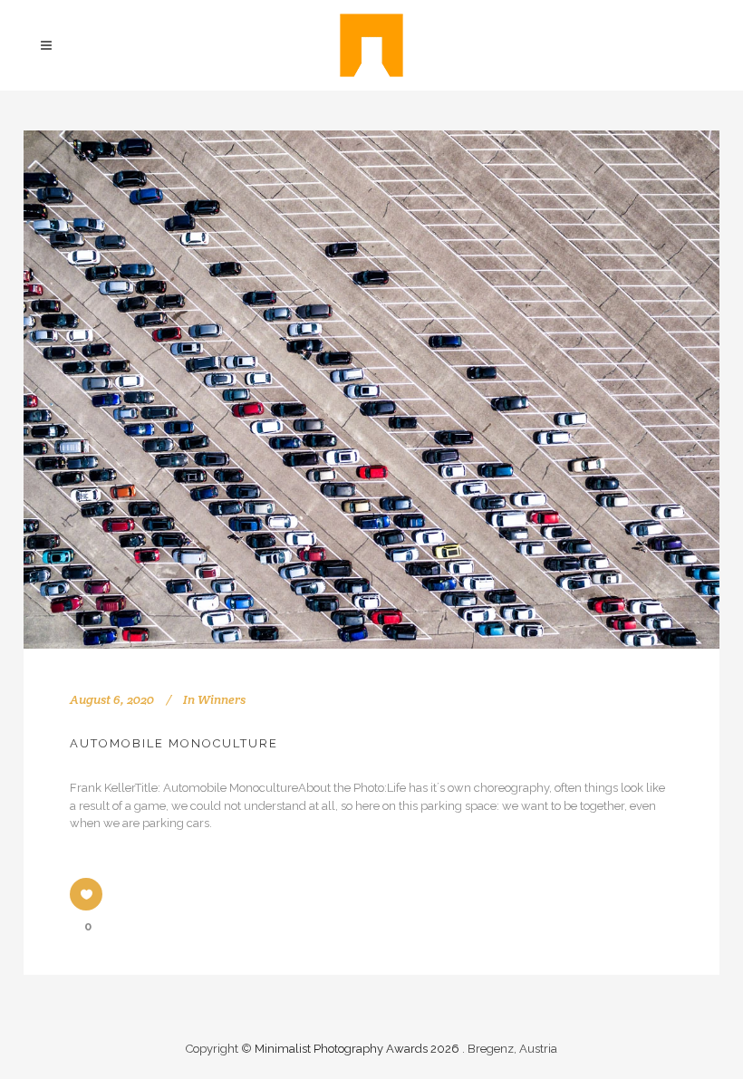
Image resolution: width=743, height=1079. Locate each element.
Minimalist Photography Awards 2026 (358, 1048)
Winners (222, 699)
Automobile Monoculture (174, 743)
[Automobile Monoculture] (371, 389)
